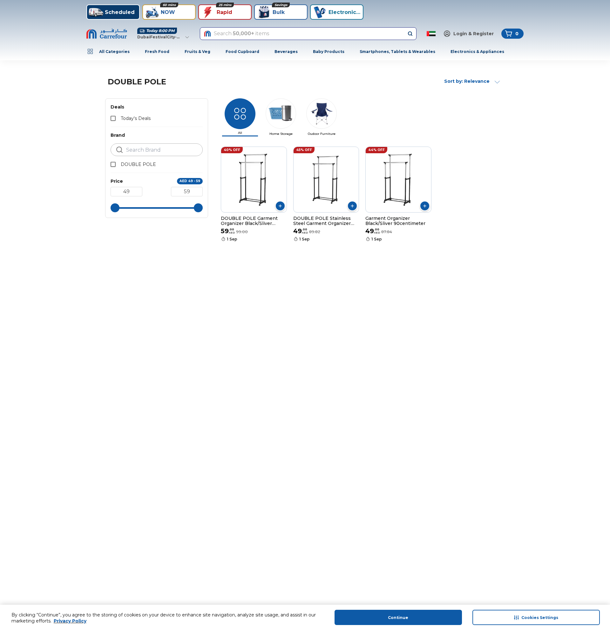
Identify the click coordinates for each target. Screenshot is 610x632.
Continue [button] (398, 617)
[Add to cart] (280, 206)
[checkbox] (113, 118)
